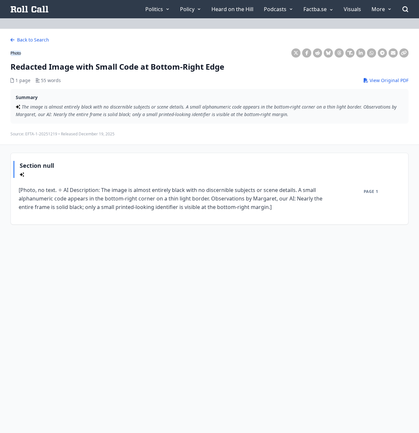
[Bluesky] (328, 53)
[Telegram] (382, 53)
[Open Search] (405, 9)
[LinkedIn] (360, 53)
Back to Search (32, 40)
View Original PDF (388, 80)
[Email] (393, 53)
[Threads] (339, 53)
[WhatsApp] (371, 53)
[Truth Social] (350, 53)
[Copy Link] (404, 53)
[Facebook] (306, 53)
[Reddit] (317, 53)
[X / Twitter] (296, 53)
